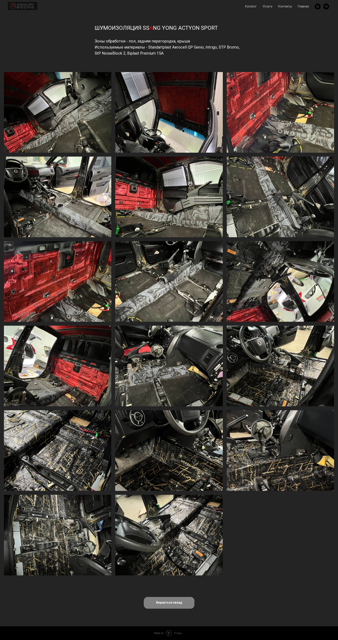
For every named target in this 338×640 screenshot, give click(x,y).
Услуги (267, 6)
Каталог (251, 6)
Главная (303, 6)
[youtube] (326, 6)
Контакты (285, 6)
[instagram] (318, 6)
